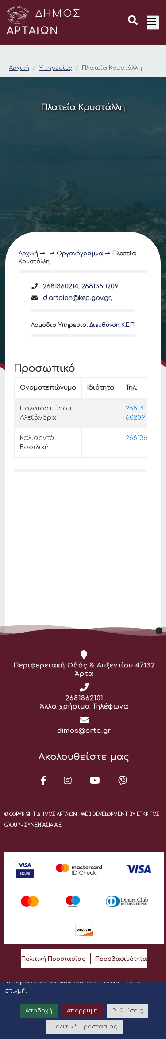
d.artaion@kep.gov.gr (77, 298)
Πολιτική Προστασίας (53, 959)
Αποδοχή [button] (38, 1011)
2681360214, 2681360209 (81, 286)
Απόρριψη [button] (82, 1011)
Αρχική (19, 68)
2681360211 (142, 438)
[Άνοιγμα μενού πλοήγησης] (153, 22)
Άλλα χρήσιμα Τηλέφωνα (84, 706)
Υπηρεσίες (55, 68)
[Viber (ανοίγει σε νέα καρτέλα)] (122, 780)
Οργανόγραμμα (80, 253)
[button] (133, 22)
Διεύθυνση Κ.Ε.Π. (112, 325)
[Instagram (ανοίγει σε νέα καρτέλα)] (68, 780)
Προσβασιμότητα (121, 959)
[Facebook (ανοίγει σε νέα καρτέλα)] (43, 780)
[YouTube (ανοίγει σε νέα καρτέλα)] (95, 780)
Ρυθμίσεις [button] (127, 1011)
